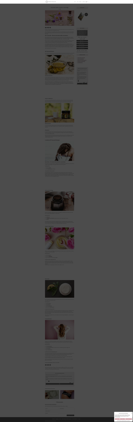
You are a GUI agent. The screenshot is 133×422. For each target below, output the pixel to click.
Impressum (128, 420)
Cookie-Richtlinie (119, 420)
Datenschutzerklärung (124, 420)
